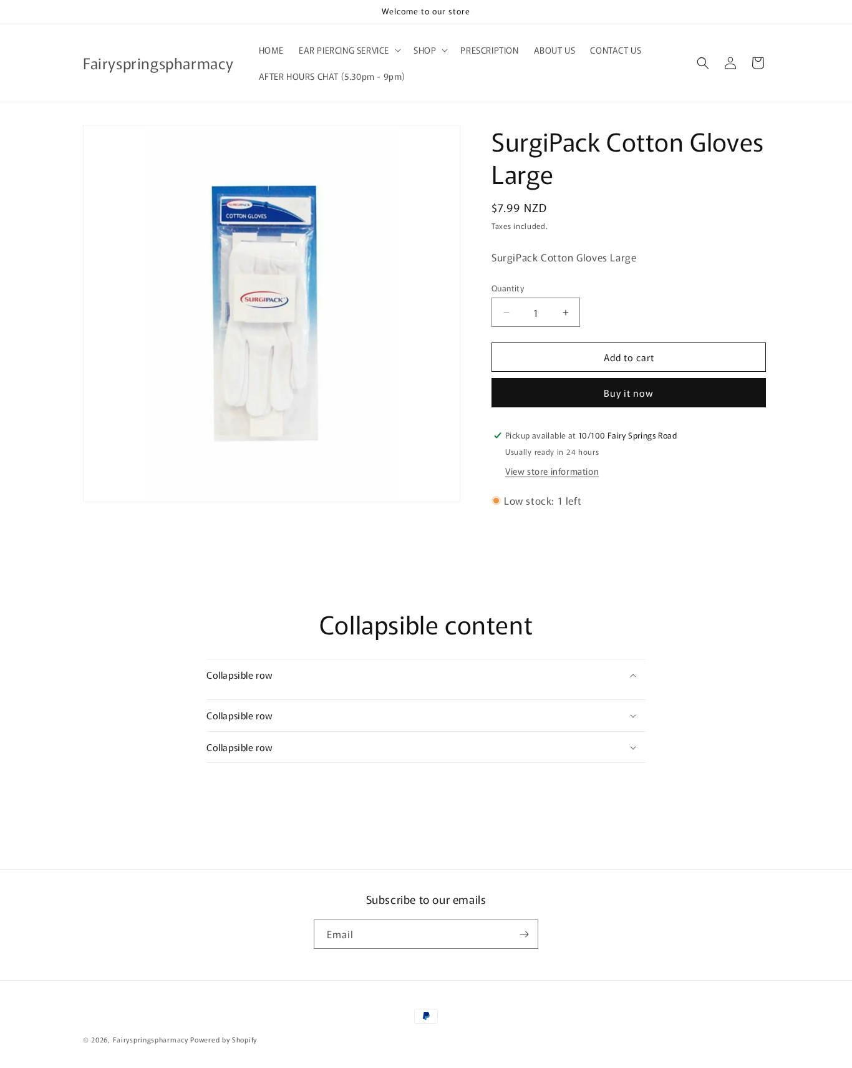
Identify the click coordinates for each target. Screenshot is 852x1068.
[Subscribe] (524, 934)
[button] (348, 50)
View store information (552, 471)
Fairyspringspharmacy (150, 1039)
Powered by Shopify (223, 1039)
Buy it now (629, 392)
